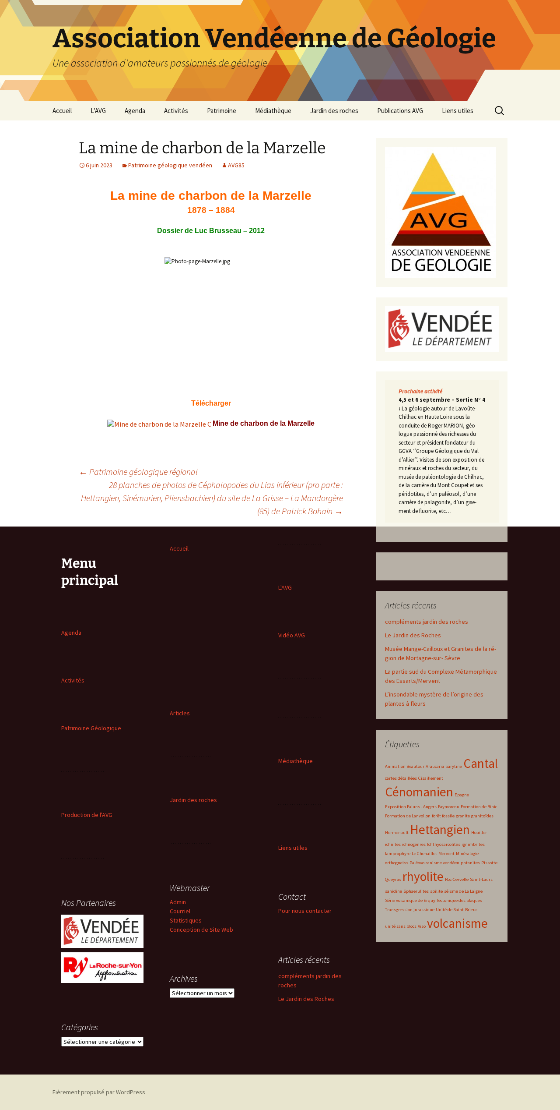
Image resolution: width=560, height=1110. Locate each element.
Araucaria (435, 766)
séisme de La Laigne (463, 891)
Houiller (479, 832)
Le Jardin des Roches (413, 635)
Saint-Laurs (481, 879)
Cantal (480, 763)
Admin (178, 902)
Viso (422, 926)
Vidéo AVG (291, 635)
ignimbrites (473, 844)
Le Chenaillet (424, 853)
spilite (436, 891)
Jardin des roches (334, 110)
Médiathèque (273, 110)
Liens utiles (457, 110)
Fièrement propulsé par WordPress (98, 1092)
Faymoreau (448, 807)
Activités (176, 110)
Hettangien (440, 829)
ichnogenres (414, 844)
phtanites (470, 863)
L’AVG (98, 110)
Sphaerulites (416, 891)
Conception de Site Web (201, 929)
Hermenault (397, 832)
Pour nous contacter (305, 911)
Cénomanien (419, 792)
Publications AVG (400, 110)
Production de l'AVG (86, 815)
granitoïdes (482, 816)
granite (463, 816)
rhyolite (423, 876)
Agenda (135, 110)
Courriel (180, 911)
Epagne (462, 795)
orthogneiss (396, 863)
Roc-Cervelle (457, 879)
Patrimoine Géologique (91, 728)
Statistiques (186, 920)
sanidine (393, 891)
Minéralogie (467, 853)
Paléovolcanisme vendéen (434, 863)
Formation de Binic (479, 807)
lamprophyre (397, 853)
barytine (453, 766)
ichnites (393, 844)
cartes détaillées (401, 778)
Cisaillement (430, 778)
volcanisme (457, 923)
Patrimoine (221, 110)
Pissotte (489, 863)
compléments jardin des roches (426, 622)
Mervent (446, 853)
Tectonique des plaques (459, 900)
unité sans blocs (400, 926)
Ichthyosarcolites (443, 844)
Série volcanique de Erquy (410, 900)
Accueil (62, 110)
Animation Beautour (404, 766)
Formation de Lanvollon (407, 816)
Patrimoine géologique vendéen (170, 165)
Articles (180, 713)
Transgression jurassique (409, 909)
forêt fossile (443, 816)
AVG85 (236, 165)
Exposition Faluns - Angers (411, 807)
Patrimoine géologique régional (138, 471)
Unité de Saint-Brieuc (456, 909)
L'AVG (285, 587)
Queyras (393, 879)
